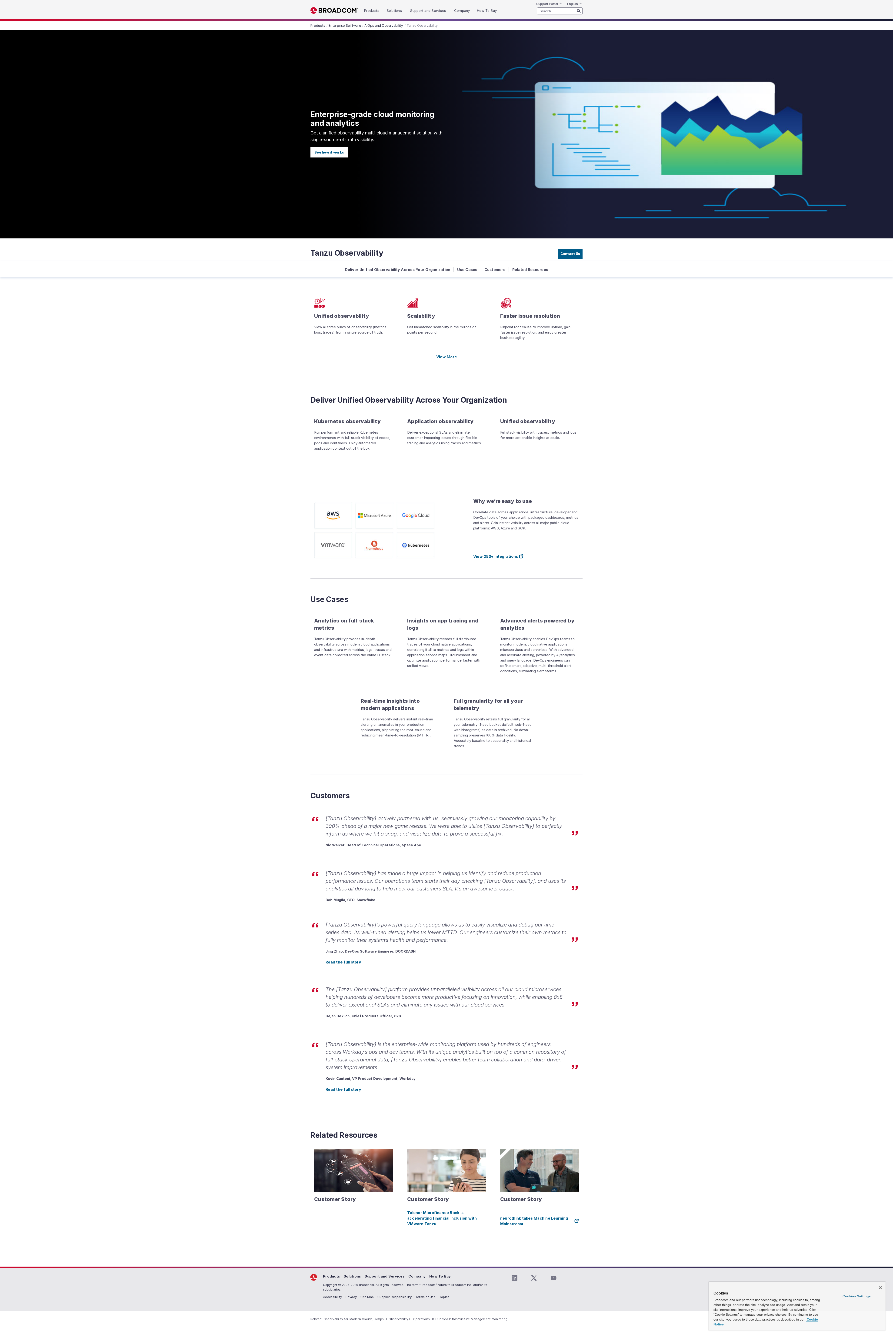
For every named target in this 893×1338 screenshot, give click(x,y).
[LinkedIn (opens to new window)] (514, 1278)
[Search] (578, 11)
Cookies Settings (857, 1296)
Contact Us (570, 254)
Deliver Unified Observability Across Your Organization (397, 269)
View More (446, 357)
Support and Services (385, 1276)
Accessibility (332, 1297)
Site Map (367, 1297)
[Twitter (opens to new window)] (534, 1278)
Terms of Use (425, 1297)
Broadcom (334, 10)
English (572, 4)
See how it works (329, 152)
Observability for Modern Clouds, (348, 1319)
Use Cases (467, 269)
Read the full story (343, 962)
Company (417, 1276)
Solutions (352, 1276)
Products (331, 1276)
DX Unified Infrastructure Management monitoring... (471, 1319)
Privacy (351, 1297)
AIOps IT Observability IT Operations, (403, 1319)
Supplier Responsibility (394, 1297)
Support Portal (547, 4)
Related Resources (530, 269)
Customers (494, 269)
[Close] (880, 1287)
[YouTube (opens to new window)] (553, 1278)
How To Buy (440, 1276)
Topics (444, 1297)
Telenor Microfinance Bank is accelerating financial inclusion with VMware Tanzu (442, 1218)
